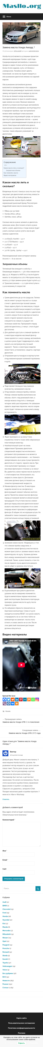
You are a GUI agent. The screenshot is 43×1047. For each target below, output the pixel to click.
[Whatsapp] (33, 699)
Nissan (5, 938)
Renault (6, 952)
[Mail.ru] (8, 703)
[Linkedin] (17, 699)
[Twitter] (8, 699)
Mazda (5, 927)
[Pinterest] (21, 699)
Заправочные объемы (13, 170)
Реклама (21, 1033)
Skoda (5, 956)
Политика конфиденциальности (21, 1028)
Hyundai (6, 920)
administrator (34, 51)
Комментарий (9, 820)
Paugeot (6, 945)
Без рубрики (8, 973)
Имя (5, 851)
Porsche (6, 948)
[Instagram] (37, 699)
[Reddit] (13, 699)
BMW (5, 906)
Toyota (5, 963)
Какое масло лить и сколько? (14, 168)
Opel (4, 941)
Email (5, 860)
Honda (7, 711)
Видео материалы (10, 175)
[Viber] (4, 703)
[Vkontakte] (13, 703)
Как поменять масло (11, 173)
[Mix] (29, 699)
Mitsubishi (7, 934)
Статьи (5, 988)
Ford (4, 913)
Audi (4, 902)
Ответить (6, 799)
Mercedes (7, 931)
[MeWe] (25, 699)
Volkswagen (7, 966)
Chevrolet (7, 909)
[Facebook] (4, 699)
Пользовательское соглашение (21, 1023)
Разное (5, 984)
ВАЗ (4, 977)
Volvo (5, 970)
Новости (6, 981)
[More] (17, 703)
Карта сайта (21, 1018)
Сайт (4, 869)
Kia (4, 924)
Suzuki (5, 959)
